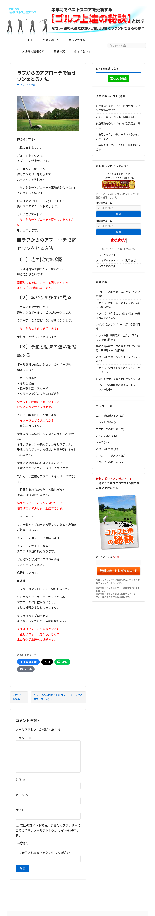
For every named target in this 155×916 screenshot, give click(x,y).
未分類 (99, 442)
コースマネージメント (108, 455)
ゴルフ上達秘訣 (104, 422)
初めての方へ (51, 40)
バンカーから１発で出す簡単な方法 (116, 117)
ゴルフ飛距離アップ (107, 415)
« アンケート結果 (18, 697)
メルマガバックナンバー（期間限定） (117, 260)
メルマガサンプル (106, 255)
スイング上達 (103, 435)
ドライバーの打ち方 (107, 462)
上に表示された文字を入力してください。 (44, 852)
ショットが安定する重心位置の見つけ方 (118, 378)
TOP (31, 40)
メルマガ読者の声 (33, 51)
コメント (23, 737)
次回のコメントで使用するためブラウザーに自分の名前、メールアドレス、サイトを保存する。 (48, 830)
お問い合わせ (82, 51)
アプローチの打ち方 (27, 85)
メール (22, 794)
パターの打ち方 (104, 449)
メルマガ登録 (77, 40)
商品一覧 (59, 51)
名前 (20, 779)
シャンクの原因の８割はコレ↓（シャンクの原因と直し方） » (58, 697)
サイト (20, 810)
